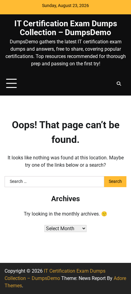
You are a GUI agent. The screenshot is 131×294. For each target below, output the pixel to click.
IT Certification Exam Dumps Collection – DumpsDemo (65, 28)
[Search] (118, 83)
